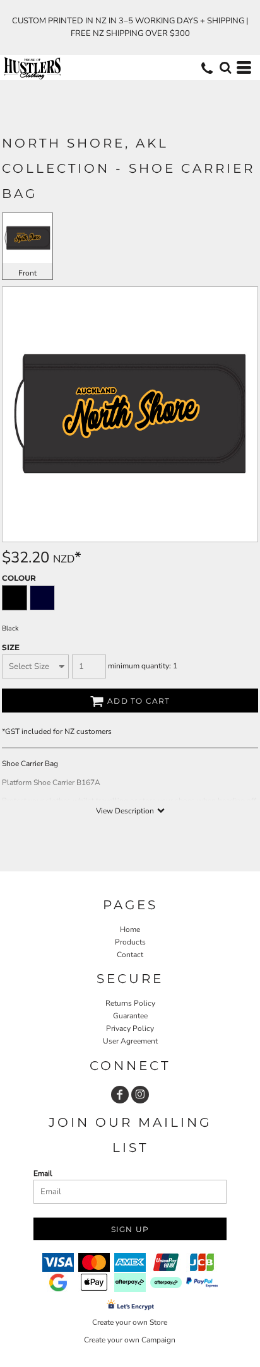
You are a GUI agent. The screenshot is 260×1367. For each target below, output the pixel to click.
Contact (130, 955)
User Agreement (130, 1041)
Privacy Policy (130, 1028)
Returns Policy (130, 1003)
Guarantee (130, 1016)
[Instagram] (140, 1094)
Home (130, 929)
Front (27, 273)
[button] (225, 67)
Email (42, 1173)
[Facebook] (120, 1094)
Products (130, 942)
